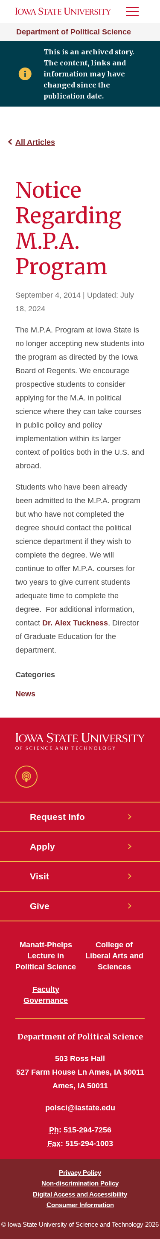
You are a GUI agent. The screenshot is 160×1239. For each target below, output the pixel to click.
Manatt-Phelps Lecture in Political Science (45, 956)
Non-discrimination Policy (80, 1183)
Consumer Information (80, 1204)
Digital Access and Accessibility (80, 1194)
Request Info (57, 817)
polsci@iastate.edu (80, 1108)
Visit (39, 876)
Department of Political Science (73, 32)
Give (39, 906)
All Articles (35, 142)
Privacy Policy (80, 1172)
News (25, 694)
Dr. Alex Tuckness (75, 623)
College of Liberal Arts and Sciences (114, 956)
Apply (42, 846)
